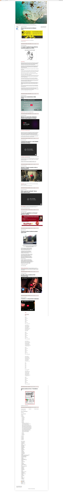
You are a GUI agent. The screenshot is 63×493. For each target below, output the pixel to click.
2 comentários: (29, 271)
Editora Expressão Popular (23, 456)
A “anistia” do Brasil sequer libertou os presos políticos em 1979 (29, 47)
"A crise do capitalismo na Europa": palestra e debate (26, 428)
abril (22, 432)
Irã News (22, 460)
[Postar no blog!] (33, 43)
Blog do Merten (22, 445)
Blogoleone (22, 448)
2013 (22, 416)
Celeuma (22, 450)
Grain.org (22, 457)
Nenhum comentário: (29, 93)
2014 (22, 415)
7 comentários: (29, 386)
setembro (23, 419)
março (22, 433)
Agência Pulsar (22, 443)
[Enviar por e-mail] (32, 138)
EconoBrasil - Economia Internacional (24, 455)
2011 (22, 436)
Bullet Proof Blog (22, 449)
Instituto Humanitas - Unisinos (24, 459)
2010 (22, 437)
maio (22, 422)
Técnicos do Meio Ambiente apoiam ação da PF (26, 429)
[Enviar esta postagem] (31, 138)
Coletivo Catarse (22, 452)
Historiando (22, 458)
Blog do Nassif (22, 446)
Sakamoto (22, 474)
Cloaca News (22, 451)
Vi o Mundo (22, 478)
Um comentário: (29, 138)
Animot (22, 444)
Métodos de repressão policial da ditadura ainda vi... (26, 425)
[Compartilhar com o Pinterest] (35, 43)
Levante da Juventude (23, 464)
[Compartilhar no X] (34, 43)
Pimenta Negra (22, 468)
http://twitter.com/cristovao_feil (43, 27)
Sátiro (22, 476)
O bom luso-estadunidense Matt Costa (25, 424)
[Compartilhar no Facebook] (34, 138)
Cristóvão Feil (23, 481)
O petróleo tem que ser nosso (24, 466)
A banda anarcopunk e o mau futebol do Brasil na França (29, 142)
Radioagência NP (23, 472)
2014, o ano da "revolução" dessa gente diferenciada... (29, 192)
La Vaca (22, 462)
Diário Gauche (18, 2)
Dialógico (22, 454)
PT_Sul (22, 470)
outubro (23, 418)
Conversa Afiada (22, 453)
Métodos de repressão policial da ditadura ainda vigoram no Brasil (28, 117)
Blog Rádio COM (23, 447)
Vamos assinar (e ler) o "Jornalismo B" (25, 431)
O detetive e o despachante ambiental (30, 298)
